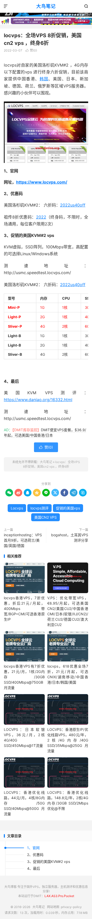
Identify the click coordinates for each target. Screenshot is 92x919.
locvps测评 (39, 508)
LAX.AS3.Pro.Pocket (59, 896)
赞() (31, 50)
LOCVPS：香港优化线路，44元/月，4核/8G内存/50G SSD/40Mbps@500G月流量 (24, 803)
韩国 (44, 78)
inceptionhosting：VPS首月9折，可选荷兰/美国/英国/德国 (23, 540)
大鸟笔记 (46, 6)
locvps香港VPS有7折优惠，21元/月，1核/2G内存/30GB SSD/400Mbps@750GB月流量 (24, 677)
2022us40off (72, 205)
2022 (41, 217)
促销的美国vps (68, 508)
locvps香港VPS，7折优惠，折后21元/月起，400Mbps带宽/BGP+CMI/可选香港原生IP (24, 608)
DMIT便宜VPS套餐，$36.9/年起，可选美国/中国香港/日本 (45, 432)
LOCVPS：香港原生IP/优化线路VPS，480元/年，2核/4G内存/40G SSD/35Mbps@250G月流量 (67, 740)
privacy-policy (71, 907)
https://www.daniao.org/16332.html (38, 399)
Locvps (17, 508)
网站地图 (53, 907)
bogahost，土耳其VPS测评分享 (69, 537)
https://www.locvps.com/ (41, 182)
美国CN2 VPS (45, 517)
